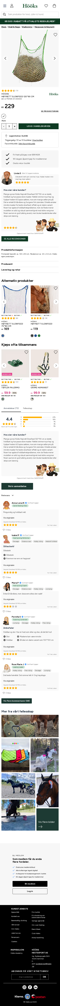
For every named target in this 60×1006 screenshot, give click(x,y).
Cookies (14, 942)
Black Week (36, 929)
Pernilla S (16, 617)
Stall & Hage (14, 27)
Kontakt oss (15, 916)
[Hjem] (30, 6)
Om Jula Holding (38, 925)
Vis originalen (8, 518)
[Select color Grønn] (39, 335)
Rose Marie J (18, 664)
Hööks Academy (16, 953)
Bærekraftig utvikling (19, 921)
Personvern (15, 937)
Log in (30, 891)
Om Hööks (15, 929)
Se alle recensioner (15, 239)
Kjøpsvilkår (15, 912)
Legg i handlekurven (38, 126)
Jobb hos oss (16, 933)
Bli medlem (30, 884)
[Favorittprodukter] (46, 5)
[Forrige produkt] (3, 301)
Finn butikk (36, 912)
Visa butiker (37, 140)
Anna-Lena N (18, 503)
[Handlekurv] (54, 5)
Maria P (15, 583)
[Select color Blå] (2, 335)
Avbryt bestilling (38, 938)
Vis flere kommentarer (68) (16, 701)
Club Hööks (36, 933)
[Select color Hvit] (3, 116)
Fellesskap (27, 408)
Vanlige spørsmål (38, 921)
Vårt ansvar (15, 925)
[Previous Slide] (5, 58)
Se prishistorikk (50, 111)
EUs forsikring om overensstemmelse (38, 916)
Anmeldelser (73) (11, 408)
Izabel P (15, 535)
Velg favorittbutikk (26, 144)
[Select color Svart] (32, 335)
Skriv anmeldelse (17, 486)
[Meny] (5, 6)
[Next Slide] (54, 58)
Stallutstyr (27, 27)
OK (44, 977)
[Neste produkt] (56, 301)
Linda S (17, 173)
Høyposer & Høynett (44, 27)
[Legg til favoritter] (55, 34)
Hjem (3, 27)
